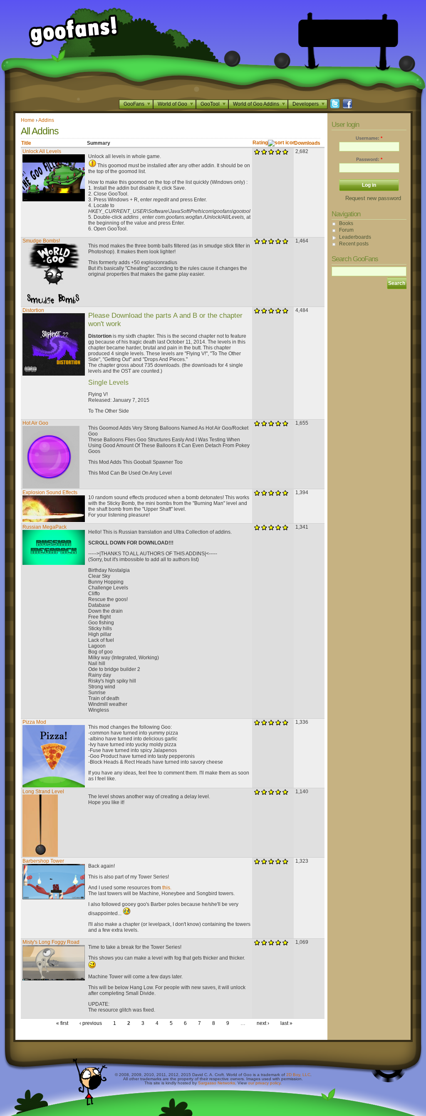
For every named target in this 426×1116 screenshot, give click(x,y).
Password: (369, 159)
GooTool (210, 104)
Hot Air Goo (35, 423)
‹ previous (90, 1023)
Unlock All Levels (41, 151)
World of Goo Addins (256, 104)
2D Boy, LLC (298, 1074)
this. (166, 888)
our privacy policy (264, 1083)
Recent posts (354, 244)
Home (28, 120)
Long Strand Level (43, 791)
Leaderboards (355, 237)
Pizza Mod (34, 722)
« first (62, 1023)
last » (286, 1023)
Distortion (33, 310)
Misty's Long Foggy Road (50, 942)
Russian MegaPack (44, 527)
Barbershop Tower (43, 861)
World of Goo (172, 104)
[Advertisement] (348, 33)
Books (346, 223)
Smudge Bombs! (41, 241)
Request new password (373, 198)
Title (26, 143)
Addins (46, 120)
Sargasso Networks (216, 1083)
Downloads (307, 143)
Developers (305, 104)
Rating (260, 143)
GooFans (134, 104)
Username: (369, 138)
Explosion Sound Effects (49, 492)
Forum (346, 230)
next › (263, 1023)
